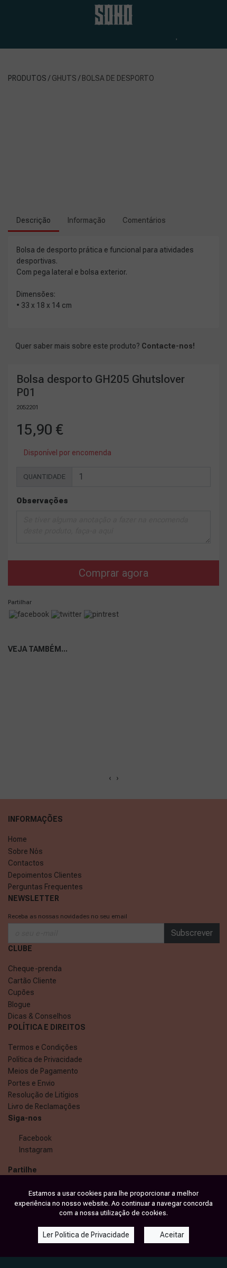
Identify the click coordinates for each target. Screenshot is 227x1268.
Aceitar (171, 1235)
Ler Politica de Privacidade (86, 1235)
